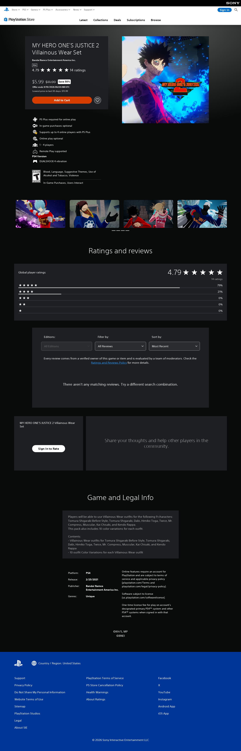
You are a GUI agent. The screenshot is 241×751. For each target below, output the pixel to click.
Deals (117, 20)
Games (34, 9)
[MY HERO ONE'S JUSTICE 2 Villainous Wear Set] (40, 214)
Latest (83, 20)
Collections (100, 20)
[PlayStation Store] (20, 19)
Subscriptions (136, 20)
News (76, 9)
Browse (156, 20)
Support (88, 9)
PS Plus (46, 9)
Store (14, 9)
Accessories (62, 9)
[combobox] (66, 346)
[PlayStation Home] (7, 9)
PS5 (24, 9)
